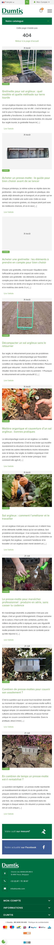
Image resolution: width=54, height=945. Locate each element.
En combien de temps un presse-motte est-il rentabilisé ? (25, 778)
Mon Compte (42, 2)
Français (8, 2)
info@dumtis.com (17, 889)
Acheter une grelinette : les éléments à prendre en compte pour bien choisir (25, 261)
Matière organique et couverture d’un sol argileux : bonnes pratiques (27, 430)
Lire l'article (9, 128)
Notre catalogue (14, 21)
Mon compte (12, 900)
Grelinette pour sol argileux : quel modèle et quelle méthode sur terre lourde (23, 94)
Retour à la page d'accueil (27, 41)
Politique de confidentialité (39, 922)
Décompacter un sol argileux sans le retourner (24, 344)
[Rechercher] (27, 2)
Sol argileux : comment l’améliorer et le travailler (25, 517)
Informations (13, 907)
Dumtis (8, 915)
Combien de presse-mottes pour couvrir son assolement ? (26, 691)
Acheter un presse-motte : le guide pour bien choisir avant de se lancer (26, 179)
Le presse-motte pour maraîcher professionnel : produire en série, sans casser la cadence (25, 602)
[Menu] (49, 10)
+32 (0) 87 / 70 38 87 (19, 881)
